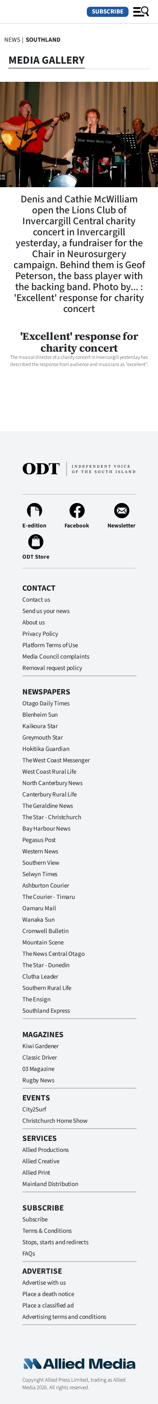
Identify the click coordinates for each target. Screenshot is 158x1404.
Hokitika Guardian (45, 749)
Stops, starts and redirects (55, 1242)
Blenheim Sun (40, 714)
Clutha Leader (40, 976)
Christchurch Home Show (55, 1120)
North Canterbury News (52, 783)
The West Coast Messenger (55, 760)
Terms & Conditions (47, 1230)
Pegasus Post (39, 840)
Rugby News (38, 1080)
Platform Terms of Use (50, 645)
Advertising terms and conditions (64, 1317)
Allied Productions (45, 1150)
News (12, 39)
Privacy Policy (40, 633)
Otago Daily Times (45, 703)
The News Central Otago (53, 953)
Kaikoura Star (40, 726)
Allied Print (36, 1172)
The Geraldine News (47, 806)
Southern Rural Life (46, 988)
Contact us (36, 599)
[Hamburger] (141, 11)
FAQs (28, 1253)
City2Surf (34, 1109)
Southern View (40, 862)
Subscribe (107, 11)
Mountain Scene (43, 942)
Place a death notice (48, 1294)
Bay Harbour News (46, 828)
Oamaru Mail (39, 908)
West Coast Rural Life (49, 771)
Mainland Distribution (50, 1184)
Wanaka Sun (38, 919)
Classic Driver (39, 1057)
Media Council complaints (55, 656)
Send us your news (45, 611)
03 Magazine (38, 1069)
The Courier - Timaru (48, 897)
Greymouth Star (42, 737)
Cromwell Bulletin (45, 931)
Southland (43, 39)
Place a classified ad (48, 1305)
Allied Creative (40, 1161)
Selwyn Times (39, 874)
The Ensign (36, 999)
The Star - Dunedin (46, 965)
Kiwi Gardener (40, 1046)
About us (33, 622)
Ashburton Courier (45, 885)
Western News (40, 851)
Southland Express (46, 1010)
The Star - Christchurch (51, 817)
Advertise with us (43, 1282)
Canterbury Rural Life (49, 794)
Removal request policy (52, 668)
